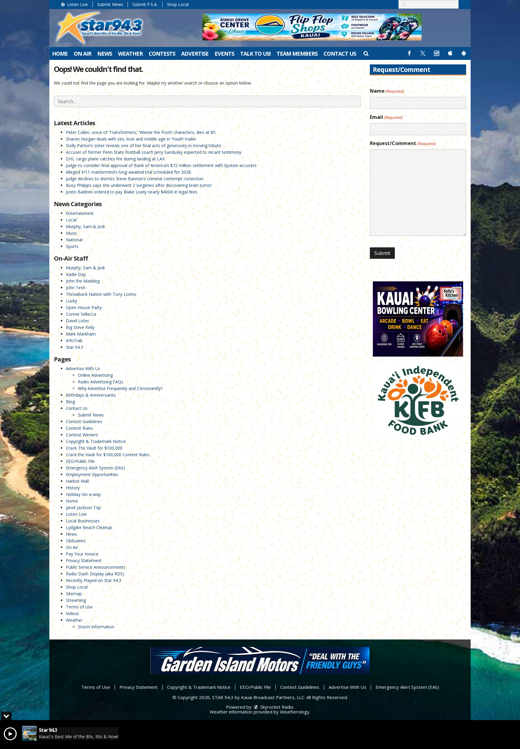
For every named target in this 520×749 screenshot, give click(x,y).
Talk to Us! (255, 53)
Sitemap (74, 593)
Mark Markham (81, 334)
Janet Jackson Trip (83, 507)
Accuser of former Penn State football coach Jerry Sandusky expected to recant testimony (153, 152)
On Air (82, 53)
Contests (162, 53)
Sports (72, 246)
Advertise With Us (83, 368)
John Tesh (75, 287)
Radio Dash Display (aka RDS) (95, 574)
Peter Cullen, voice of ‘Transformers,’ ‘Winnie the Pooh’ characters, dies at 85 (140, 132)
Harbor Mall (77, 481)
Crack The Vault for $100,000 (94, 448)
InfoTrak (74, 340)
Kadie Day (76, 274)
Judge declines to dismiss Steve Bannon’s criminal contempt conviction (134, 178)
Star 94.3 (74, 347)
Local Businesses (83, 521)
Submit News (110, 4)
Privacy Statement (83, 560)
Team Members (297, 53)
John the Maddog (83, 281)
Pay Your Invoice (82, 554)
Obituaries (76, 540)
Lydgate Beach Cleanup (89, 527)
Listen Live (77, 4)
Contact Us (339, 53)
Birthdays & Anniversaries (91, 395)
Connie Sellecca (81, 314)
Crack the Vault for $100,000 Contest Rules (108, 454)
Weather (130, 53)
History (73, 488)
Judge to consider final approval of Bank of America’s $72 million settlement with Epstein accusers (161, 165)
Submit (382, 253)
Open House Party (84, 307)
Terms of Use (79, 607)
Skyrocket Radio (276, 707)
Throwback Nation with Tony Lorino (101, 294)
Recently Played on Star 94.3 (93, 580)
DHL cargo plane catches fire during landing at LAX (115, 159)
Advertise (195, 53)
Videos (72, 613)
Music (71, 233)
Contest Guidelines (84, 421)
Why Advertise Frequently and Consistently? (120, 388)
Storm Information (96, 627)
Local (71, 220)
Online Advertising (95, 375)
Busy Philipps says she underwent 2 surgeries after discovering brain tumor (139, 185)
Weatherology (294, 712)
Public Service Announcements (95, 567)
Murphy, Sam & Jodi (85, 226)
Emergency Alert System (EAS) (95, 468)
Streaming (76, 600)
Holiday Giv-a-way (83, 494)
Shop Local (178, 4)
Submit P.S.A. (145, 4)
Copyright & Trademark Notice (96, 441)
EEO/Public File (80, 461)
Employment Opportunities (92, 474)
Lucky (71, 301)
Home (60, 53)
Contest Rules (79, 428)
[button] (366, 53)
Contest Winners (82, 435)
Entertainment (80, 213)
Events (224, 53)
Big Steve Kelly (80, 327)
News (104, 53)
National (74, 240)
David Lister (77, 320)
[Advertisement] (312, 27)
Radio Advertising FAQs (100, 382)
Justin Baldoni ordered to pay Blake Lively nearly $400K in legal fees (131, 192)
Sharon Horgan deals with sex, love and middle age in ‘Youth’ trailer (131, 139)
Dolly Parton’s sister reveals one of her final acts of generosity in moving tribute (143, 145)
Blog (70, 401)
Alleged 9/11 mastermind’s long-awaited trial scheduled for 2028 (128, 172)
